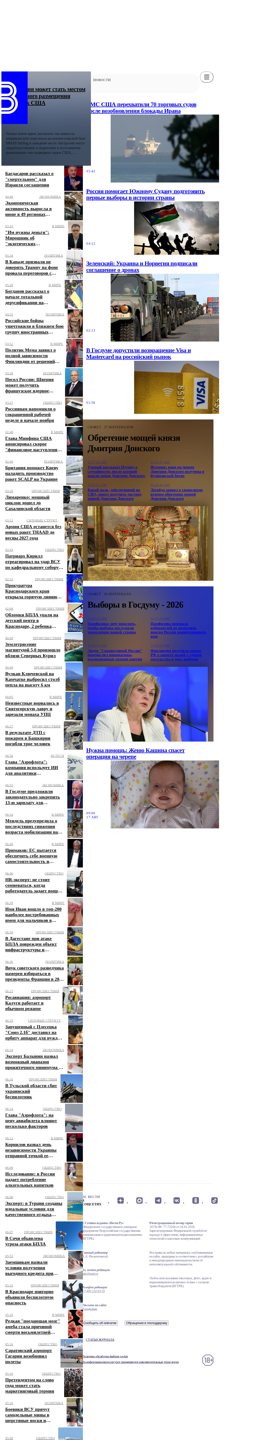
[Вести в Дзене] (120, 1200)
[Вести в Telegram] (158, 1200)
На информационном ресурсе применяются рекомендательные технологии (130, 1362)
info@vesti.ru (90, 1274)
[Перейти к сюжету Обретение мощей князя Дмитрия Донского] (148, 543)
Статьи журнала (100, 1340)
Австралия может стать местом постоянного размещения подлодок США (45, 96)
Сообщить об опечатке (100, 1323)
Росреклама (89, 1309)
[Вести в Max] (139, 1200)
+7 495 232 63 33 (93, 1291)
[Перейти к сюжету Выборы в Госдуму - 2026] (148, 704)
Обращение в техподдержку (146, 1323)
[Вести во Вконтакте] (176, 1200)
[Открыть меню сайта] (206, 77)
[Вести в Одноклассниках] (195, 1200)
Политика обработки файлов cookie (105, 1356)
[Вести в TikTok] (214, 1200)
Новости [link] (102, 80)
